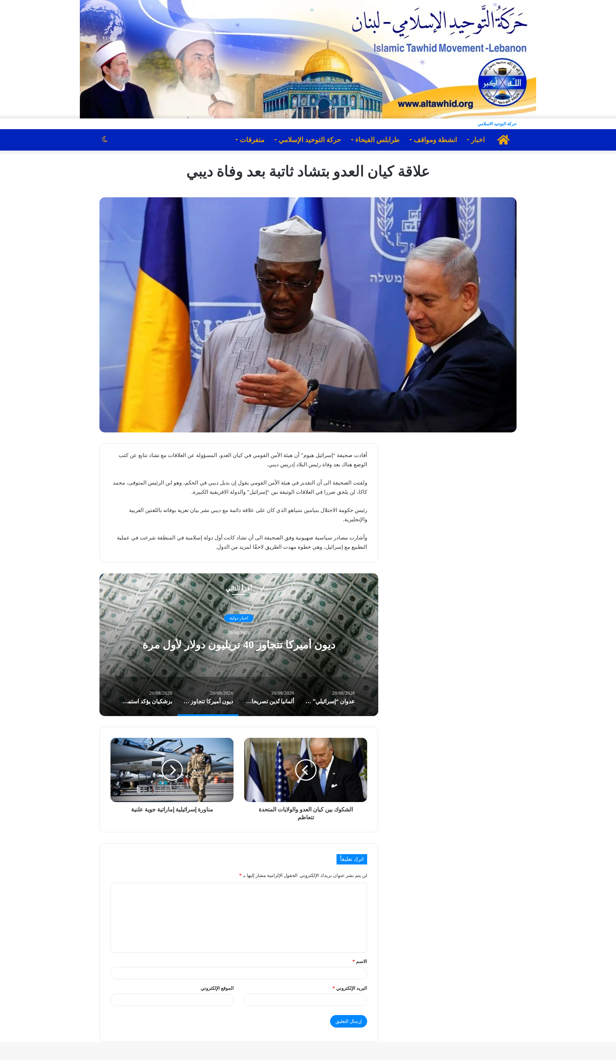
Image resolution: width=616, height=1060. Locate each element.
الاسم (360, 961)
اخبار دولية (239, 617)
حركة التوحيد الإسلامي (310, 139)
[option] (238, 644)
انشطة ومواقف (435, 139)
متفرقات (252, 139)
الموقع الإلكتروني (217, 988)
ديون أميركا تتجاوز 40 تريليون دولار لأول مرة (239, 645)
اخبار (478, 139)
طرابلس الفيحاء (377, 139)
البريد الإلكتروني (350, 988)
